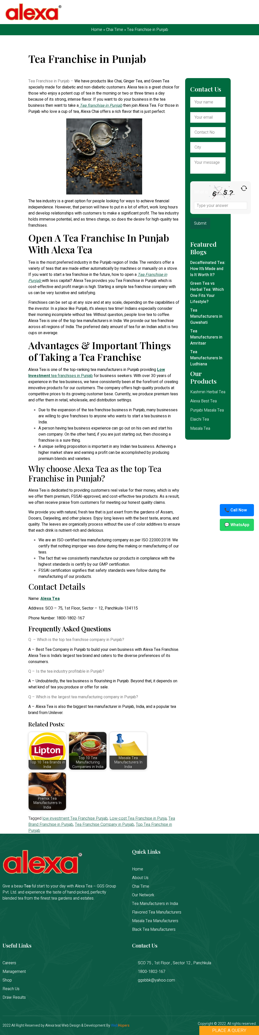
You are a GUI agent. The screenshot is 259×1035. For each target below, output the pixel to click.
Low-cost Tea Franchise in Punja (138, 818)
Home (96, 30)
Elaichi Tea (199, 419)
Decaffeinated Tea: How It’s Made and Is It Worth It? (207, 269)
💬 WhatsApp (236, 525)
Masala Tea (200, 428)
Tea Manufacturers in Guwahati (206, 316)
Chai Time (114, 30)
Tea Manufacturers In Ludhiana (206, 358)
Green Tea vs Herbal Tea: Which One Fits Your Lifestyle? (207, 292)
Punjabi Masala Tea (207, 410)
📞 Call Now (235, 510)
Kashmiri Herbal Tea (207, 392)
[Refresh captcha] (244, 188)
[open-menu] (250, 12)
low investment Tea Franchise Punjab (75, 818)
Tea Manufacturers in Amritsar (206, 337)
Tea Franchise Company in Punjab (104, 825)
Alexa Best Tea (203, 401)
